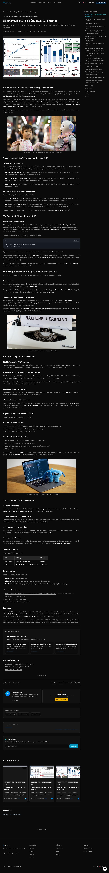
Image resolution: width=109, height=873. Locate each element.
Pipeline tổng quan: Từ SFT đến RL (94, 63)
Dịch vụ (31, 857)
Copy (77, 240)
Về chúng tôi (41, 2)
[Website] (17, 700)
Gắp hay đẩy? (89, 41)
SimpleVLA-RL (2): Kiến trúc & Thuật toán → (66, 729)
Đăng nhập (91, 2)
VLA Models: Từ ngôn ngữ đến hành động (55, 584)
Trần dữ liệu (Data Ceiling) (93, 23)
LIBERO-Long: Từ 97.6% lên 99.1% (95, 51)
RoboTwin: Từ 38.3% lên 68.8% (94, 58)
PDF (55, 682)
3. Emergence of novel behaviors (94, 80)
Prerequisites (88, 88)
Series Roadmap (89, 85)
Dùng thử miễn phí (101, 2)
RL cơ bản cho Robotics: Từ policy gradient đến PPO (19, 664)
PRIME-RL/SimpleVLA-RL (18, 596)
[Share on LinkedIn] (75, 682)
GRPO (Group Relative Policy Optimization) (26, 446)
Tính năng (31, 848)
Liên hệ (59, 2)
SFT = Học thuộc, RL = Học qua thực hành (95, 27)
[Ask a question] (105, 869)
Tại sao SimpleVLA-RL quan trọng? (94, 72)
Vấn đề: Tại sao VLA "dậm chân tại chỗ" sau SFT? (95, 20)
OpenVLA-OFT (9, 599)
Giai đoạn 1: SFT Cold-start (93, 66)
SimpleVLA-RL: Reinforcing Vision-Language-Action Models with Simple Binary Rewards (30, 593)
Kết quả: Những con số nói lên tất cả (94, 48)
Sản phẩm (32, 2)
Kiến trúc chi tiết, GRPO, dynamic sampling (27, 564)
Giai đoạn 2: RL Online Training (94, 69)
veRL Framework (10, 602)
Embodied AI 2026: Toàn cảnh (13, 669)
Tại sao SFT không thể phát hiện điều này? (95, 44)
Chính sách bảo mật (88, 848)
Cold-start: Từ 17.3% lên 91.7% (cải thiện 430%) (95, 54)
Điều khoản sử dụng (88, 851)
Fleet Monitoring (11, 714)
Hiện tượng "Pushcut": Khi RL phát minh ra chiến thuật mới (95, 37)
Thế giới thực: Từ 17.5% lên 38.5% (95, 61)
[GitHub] (12, 700)
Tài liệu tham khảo (90, 91)
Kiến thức (31, 854)
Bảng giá (49, 2)
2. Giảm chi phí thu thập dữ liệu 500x (95, 77)
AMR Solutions (36, 714)
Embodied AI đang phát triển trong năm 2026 (31, 622)
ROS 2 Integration (23, 714)
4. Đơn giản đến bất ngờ (92, 83)
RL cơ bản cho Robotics (43, 581)
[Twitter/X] (4, 853)
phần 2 (9, 620)
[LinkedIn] (14, 700)
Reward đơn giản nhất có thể (93, 33)
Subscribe (74, 746)
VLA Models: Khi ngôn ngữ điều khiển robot (17, 667)
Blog (54, 2)
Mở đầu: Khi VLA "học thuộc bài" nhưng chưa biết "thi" (95, 15)
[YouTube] (16, 853)
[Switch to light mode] (79, 2)
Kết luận (87, 94)
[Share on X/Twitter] (71, 682)
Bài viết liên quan (89, 96)
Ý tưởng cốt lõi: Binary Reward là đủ (94, 31)
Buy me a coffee (62, 699)
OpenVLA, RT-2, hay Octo (26, 166)
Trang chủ (5, 12)
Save (62, 682)
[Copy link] (78, 682)
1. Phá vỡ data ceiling (91, 74)
